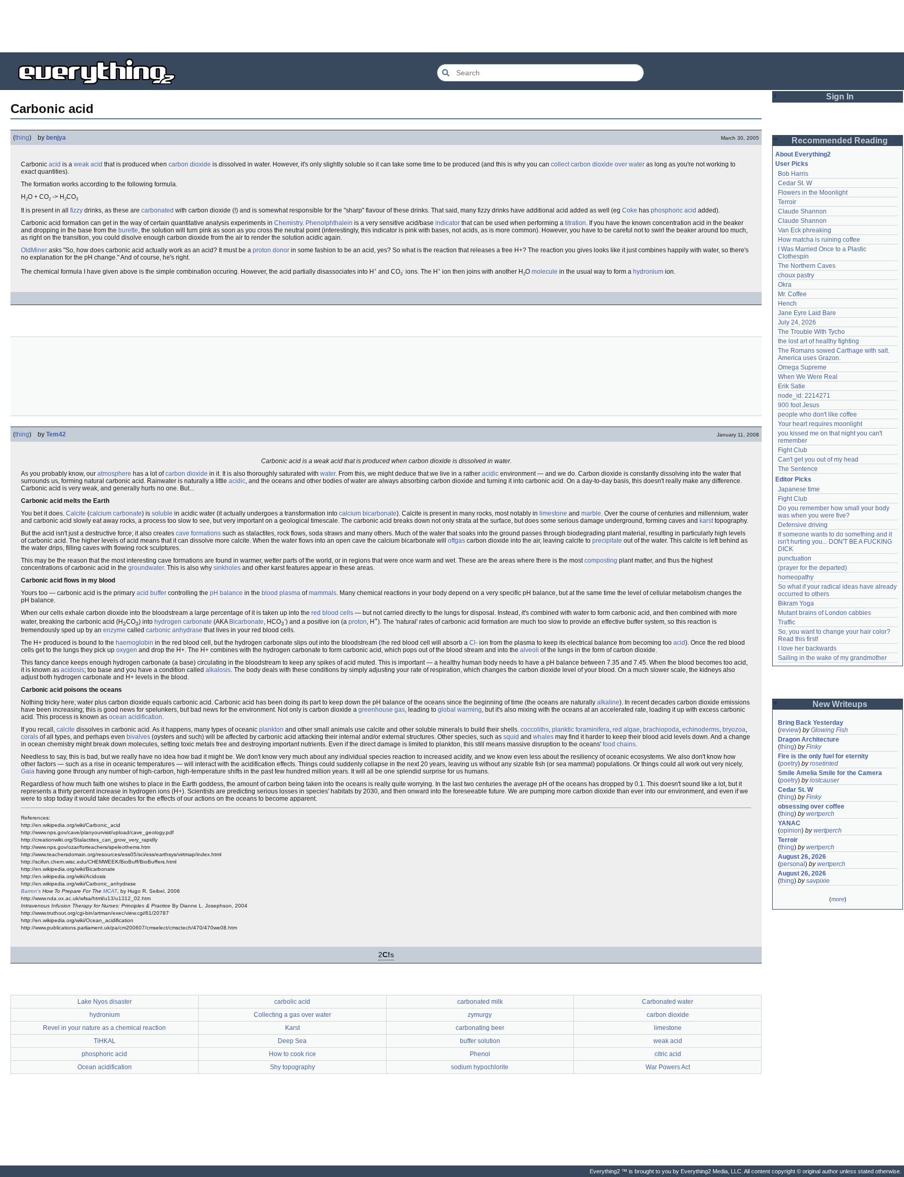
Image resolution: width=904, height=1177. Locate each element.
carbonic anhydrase (174, 630)
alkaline (608, 702)
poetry (789, 763)
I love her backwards (807, 648)
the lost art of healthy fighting (818, 341)
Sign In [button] (840, 96)
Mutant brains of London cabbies (824, 612)
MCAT (110, 891)
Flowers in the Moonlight (813, 192)
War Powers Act (668, 1067)
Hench (787, 303)
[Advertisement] (452, 26)
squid (511, 737)
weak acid (88, 164)
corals (29, 737)
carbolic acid (292, 1001)
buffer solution (480, 1041)
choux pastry (796, 275)
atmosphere (114, 473)
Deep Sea (292, 1041)
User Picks (791, 163)
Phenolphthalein (329, 223)
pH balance (226, 593)
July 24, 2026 (797, 322)
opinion (790, 830)
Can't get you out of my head (818, 459)
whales (543, 737)
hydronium (648, 271)
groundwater (146, 567)
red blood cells (332, 612)
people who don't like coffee (817, 414)
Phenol (480, 1054)
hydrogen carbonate (183, 621)
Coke (629, 210)
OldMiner (34, 250)
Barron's (31, 891)
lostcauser (824, 780)
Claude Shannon (802, 211)
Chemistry (288, 223)
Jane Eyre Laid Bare (807, 313)
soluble (162, 513)
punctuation (794, 558)
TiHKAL (105, 1041)
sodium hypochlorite (479, 1067)
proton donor (271, 250)
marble (591, 513)
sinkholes (227, 567)
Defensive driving (803, 525)
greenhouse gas (381, 709)
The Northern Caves (806, 266)
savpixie (818, 880)
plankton (271, 729)
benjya (56, 137)
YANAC (789, 823)
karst (706, 520)
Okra (785, 284)
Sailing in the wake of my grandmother (832, 658)
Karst (292, 1028)
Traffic (786, 622)
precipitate (607, 540)
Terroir (787, 202)
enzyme (114, 630)
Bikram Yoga (796, 603)
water (327, 473)
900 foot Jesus (798, 405)
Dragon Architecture (808, 739)
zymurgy (480, 1014)
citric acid (667, 1054)
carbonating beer (480, 1028)
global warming (460, 709)
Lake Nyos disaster (104, 1001)
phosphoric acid (673, 210)
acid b (145, 593)
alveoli (529, 650)
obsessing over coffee (811, 806)
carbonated (157, 210)
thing (22, 137)
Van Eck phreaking (804, 230)
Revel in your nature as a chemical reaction (104, 1028)
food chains (619, 744)
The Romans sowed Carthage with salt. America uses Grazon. (834, 354)
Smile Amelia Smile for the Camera (830, 773)
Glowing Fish (829, 730)
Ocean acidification (104, 1067)
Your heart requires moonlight (820, 424)
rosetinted (824, 763)
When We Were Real (808, 376)
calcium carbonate (115, 513)
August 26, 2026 (802, 856)
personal (792, 864)
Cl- (473, 642)
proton (357, 621)
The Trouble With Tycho (811, 331)
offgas (456, 540)
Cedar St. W (795, 183)
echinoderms (700, 729)
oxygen (126, 650)
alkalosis (218, 670)
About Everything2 (803, 154)
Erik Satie (791, 386)
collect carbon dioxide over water (598, 164)
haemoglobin (134, 642)
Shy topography (292, 1067)
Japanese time (799, 489)
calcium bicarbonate (368, 513)
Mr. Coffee (792, 294)
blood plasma (281, 593)
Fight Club (792, 450)
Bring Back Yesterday (810, 722)
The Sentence (798, 469)
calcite (65, 729)
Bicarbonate (246, 621)
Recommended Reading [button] (840, 140)
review (789, 730)
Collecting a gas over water (292, 1014)
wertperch (820, 813)
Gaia (28, 771)
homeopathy (795, 577)
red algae (626, 729)
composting (600, 560)
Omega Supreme (802, 367)
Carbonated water (667, 1001)
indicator (447, 223)
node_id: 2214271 (804, 395)
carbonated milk (480, 1001)
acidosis (72, 670)
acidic (490, 473)
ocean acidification (135, 717)
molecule (545, 271)
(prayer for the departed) (812, 567)
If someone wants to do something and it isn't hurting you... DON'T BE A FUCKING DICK (836, 542)
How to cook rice (292, 1054)
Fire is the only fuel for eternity (823, 756)
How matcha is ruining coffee (819, 239)
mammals (322, 593)
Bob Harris (793, 173)
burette (128, 230)
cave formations (198, 533)
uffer (160, 593)
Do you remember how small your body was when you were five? (834, 512)
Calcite (76, 513)
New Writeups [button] (839, 704)
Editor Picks (793, 479)
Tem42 (56, 434)
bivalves (138, 737)
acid (55, 164)
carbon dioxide (189, 164)
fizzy (76, 210)
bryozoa (733, 729)
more (837, 899)
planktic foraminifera (580, 729)
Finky (813, 746)
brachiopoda (661, 729)
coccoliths (535, 729)
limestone (553, 513)
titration (575, 223)
